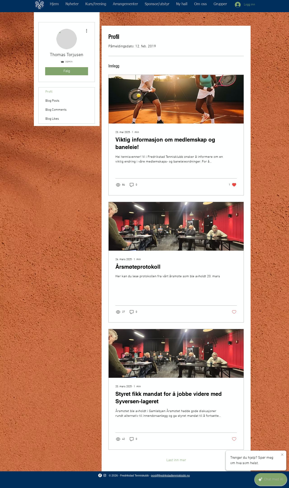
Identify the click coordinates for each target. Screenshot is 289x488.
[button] (96, 4)
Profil (49, 92)
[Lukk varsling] (282, 455)
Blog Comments (56, 110)
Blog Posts (52, 101)
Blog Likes (52, 119)
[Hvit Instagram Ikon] (105, 475)
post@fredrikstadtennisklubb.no (170, 475)
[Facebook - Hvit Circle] (100, 475)
